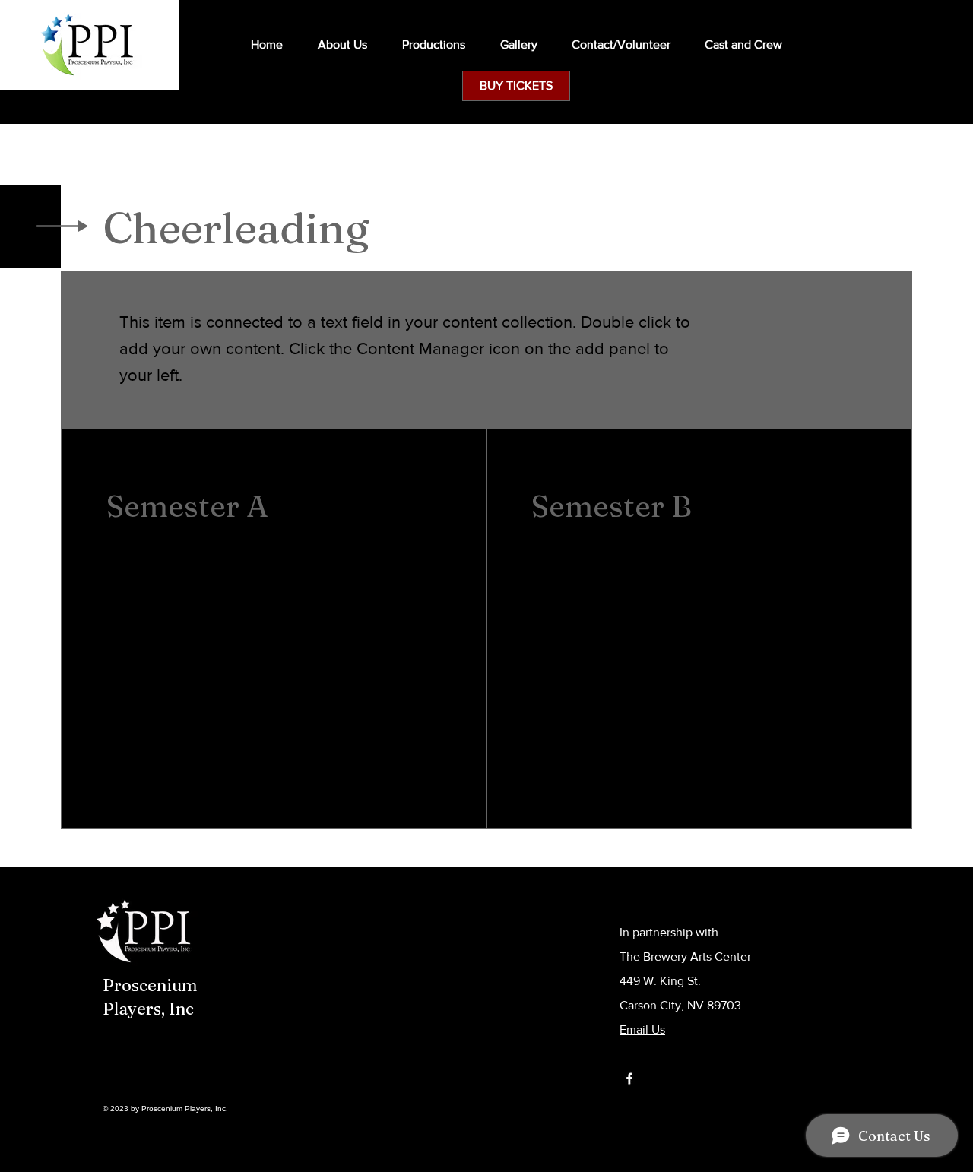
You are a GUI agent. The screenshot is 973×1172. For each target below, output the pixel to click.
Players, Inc (148, 1008)
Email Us (642, 1029)
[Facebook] (629, 1078)
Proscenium (150, 985)
